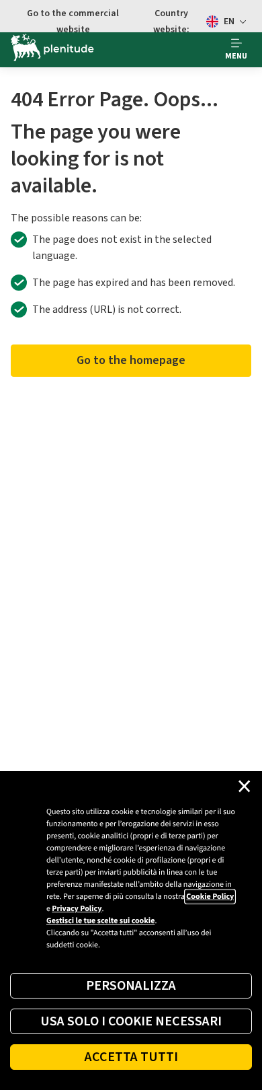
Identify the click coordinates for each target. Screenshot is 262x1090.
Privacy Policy (76, 908)
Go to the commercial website (73, 21)
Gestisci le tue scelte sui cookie (100, 920)
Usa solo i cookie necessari (131, 1021)
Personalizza (131, 985)
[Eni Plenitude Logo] (52, 49)
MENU (236, 56)
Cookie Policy (210, 896)
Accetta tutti (131, 1057)
